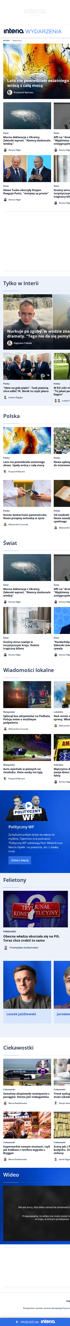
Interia (6, 40)
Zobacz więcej (19, 860)
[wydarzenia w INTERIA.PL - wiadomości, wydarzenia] (43, 31)
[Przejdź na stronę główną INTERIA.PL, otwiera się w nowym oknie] (14, 31)
